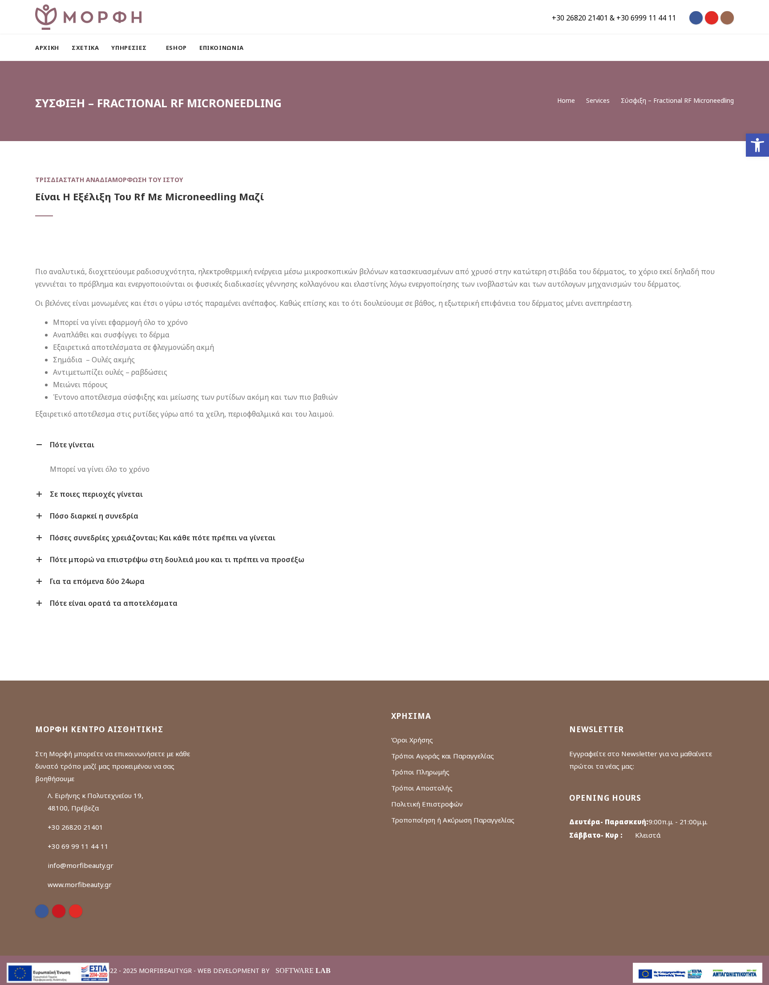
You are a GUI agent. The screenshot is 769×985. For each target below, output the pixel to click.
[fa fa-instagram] (727, 17)
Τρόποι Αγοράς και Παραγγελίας (442, 755)
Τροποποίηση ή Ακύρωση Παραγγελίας (452, 819)
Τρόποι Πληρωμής (420, 771)
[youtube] (75, 911)
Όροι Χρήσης (412, 739)
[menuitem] (50, 47)
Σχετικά (85, 48)
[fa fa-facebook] (696, 17)
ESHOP (176, 48)
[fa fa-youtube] (711, 17)
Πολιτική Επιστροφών (427, 803)
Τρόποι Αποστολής (422, 787)
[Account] (730, 48)
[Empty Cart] (708, 48)
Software (303, 970)
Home (566, 100)
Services (598, 100)
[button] (757, 145)
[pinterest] (58, 911)
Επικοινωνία (221, 48)
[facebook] (42, 911)
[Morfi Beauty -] (88, 17)
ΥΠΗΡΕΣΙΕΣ (129, 48)
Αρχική (47, 48)
